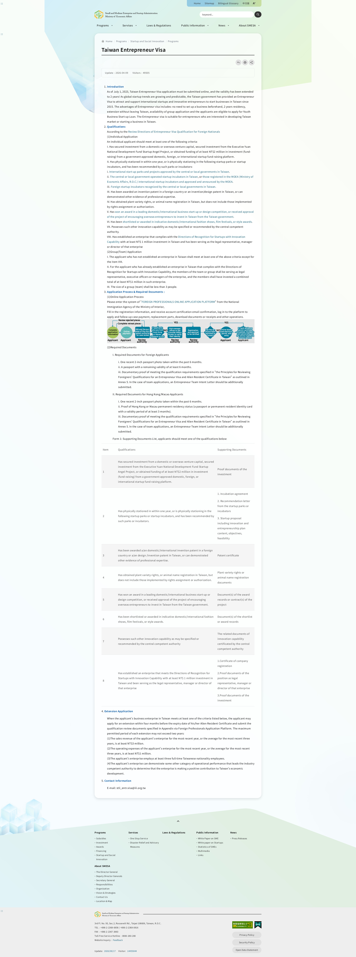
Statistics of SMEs (207, 846)
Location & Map (104, 901)
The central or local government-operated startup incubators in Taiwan (154, 176)
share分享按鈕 (251, 62)
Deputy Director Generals (109, 876)
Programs (103, 25)
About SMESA (247, 25)
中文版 (246, 3)
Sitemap (209, 3)
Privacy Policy (246, 934)
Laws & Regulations (159, 25)
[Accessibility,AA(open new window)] (242, 925)
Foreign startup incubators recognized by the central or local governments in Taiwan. (163, 186)
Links (200, 855)
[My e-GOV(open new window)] (257, 925)
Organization (103, 888)
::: (2, 3)
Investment (102, 842)
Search (257, 14)
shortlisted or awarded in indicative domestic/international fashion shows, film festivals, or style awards (187, 221)
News (221, 25)
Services (128, 25)
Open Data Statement (247, 949)
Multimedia (204, 850)
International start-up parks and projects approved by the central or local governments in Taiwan (169, 171)
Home (197, 3)
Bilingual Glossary (228, 3)
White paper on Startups (210, 842)
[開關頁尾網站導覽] (178, 821)
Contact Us (102, 896)
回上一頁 (237, 62)
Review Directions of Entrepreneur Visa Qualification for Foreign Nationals (174, 131)
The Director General (107, 871)
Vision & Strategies (106, 892)
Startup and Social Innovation (147, 41)
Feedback (118, 940)
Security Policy (247, 942)
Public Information (193, 25)
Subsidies (101, 838)
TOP (348, 905)
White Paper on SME (208, 838)
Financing (101, 850)
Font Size (254, 3)
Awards (100, 846)
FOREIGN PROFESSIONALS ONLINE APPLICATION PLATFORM (178, 301)
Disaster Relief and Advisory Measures (144, 844)
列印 (244, 62)
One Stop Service (139, 838)
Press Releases (239, 838)
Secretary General (105, 880)
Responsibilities (104, 884)
